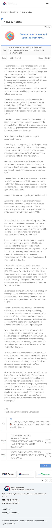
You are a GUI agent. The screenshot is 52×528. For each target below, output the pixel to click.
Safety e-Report (9, 513)
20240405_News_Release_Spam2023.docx (29, 422)
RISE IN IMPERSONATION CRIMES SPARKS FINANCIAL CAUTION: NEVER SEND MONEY (27, 455)
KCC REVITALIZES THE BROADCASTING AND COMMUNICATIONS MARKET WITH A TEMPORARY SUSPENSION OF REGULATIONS (27, 441)
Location (6, 509)
